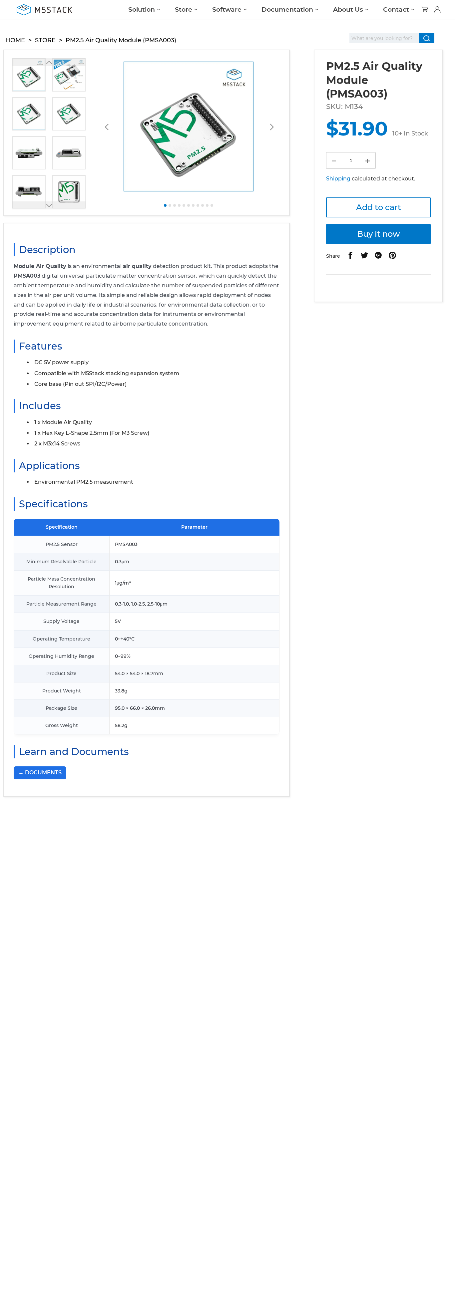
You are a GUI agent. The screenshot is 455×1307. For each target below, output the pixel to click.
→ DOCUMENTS (40, 772)
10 (207, 205)
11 (212, 205)
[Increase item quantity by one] (368, 160)
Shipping (338, 178)
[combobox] (384, 38)
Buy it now (378, 234)
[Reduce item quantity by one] (334, 160)
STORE (45, 40)
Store (183, 9)
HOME (15, 40)
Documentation (287, 9)
